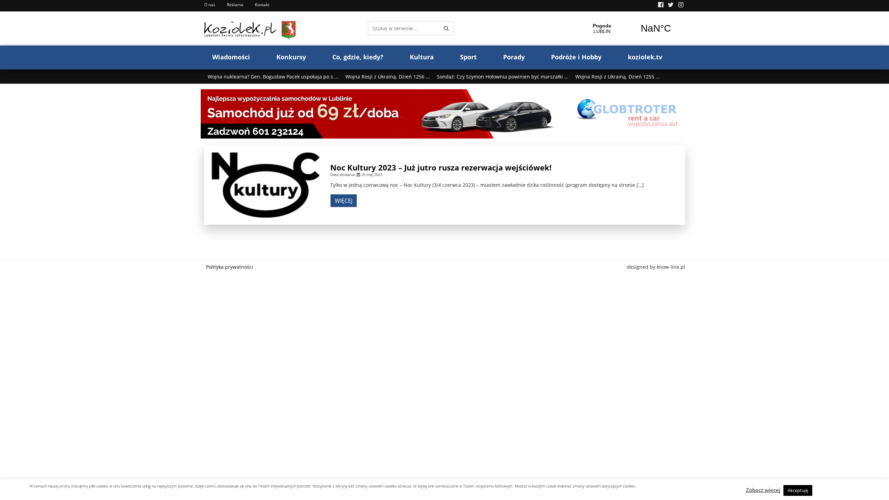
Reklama (235, 5)
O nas (209, 5)
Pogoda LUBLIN (629, 28)
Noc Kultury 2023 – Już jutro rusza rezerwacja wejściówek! (440, 167)
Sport (468, 57)
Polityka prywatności (229, 267)
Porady (514, 57)
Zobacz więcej (763, 489)
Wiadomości (231, 57)
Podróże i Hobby (576, 57)
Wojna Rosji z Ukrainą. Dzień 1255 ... (617, 76)
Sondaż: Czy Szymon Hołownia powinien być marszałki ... (502, 76)
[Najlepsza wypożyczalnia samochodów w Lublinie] (445, 113)
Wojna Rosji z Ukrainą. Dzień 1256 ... (388, 76)
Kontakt (262, 5)
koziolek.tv (645, 57)
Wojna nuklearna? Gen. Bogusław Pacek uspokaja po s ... (273, 76)
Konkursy (291, 57)
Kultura (422, 57)
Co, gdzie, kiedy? (357, 57)
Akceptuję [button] (798, 490)
